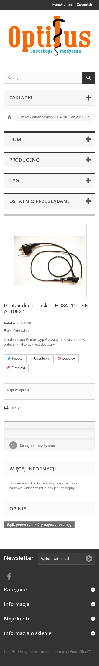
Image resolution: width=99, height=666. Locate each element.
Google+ (68, 358)
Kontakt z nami (62, 4)
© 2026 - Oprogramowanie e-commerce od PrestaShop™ (47, 652)
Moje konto (17, 618)
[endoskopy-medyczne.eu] (49, 36)
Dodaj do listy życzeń (37, 446)
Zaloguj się (84, 4)
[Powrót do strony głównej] (9, 117)
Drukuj (17, 408)
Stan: (8, 331)
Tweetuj (17, 358)
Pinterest (17, 368)
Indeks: (10, 323)
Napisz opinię (18, 390)
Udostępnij (41, 358)
